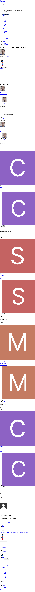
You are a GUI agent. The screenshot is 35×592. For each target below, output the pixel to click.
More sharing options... (3, 67)
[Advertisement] (17, 77)
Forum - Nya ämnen (5, 547)
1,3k (4, 227)
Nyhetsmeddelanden (8, 56)
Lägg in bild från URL (7, 522)
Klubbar (3, 28)
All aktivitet (5, 31)
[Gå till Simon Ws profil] (18, 312)
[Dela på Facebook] (2, 61)
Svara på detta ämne (4, 69)
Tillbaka (5, 569)
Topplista (5, 26)
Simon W (2, 275)
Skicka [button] (3, 530)
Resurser (5, 573)
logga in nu (18, 501)
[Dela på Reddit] (2, 62)
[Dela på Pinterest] (2, 65)
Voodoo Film (4, 18)
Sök (4, 25)
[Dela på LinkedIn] (2, 64)
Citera (3, 118)
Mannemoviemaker (3, 361)
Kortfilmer (5, 21)
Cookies (3, 560)
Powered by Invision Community (4, 562)
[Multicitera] (2, 322)
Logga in (5, 11)
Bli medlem (3, 15)
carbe (1, 187)
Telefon (3, 527)
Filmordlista (5, 20)
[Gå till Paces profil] (2, 54)
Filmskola (5, 19)
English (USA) (6, 558)
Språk (3, 557)
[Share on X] (2, 60)
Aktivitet (3, 30)
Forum (3, 23)
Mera (4, 27)
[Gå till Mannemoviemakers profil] (17, 359)
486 (4, 401)
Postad (3, 94)
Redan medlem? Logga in (5, 565)
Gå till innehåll (2, 0)
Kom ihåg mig (6, 10)
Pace (2, 55)
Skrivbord (3, 525)
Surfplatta (3, 526)
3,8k (4, 103)
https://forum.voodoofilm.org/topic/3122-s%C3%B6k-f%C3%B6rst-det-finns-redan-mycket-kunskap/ (14, 58)
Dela (1, 531)
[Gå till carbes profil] (18, 224)
